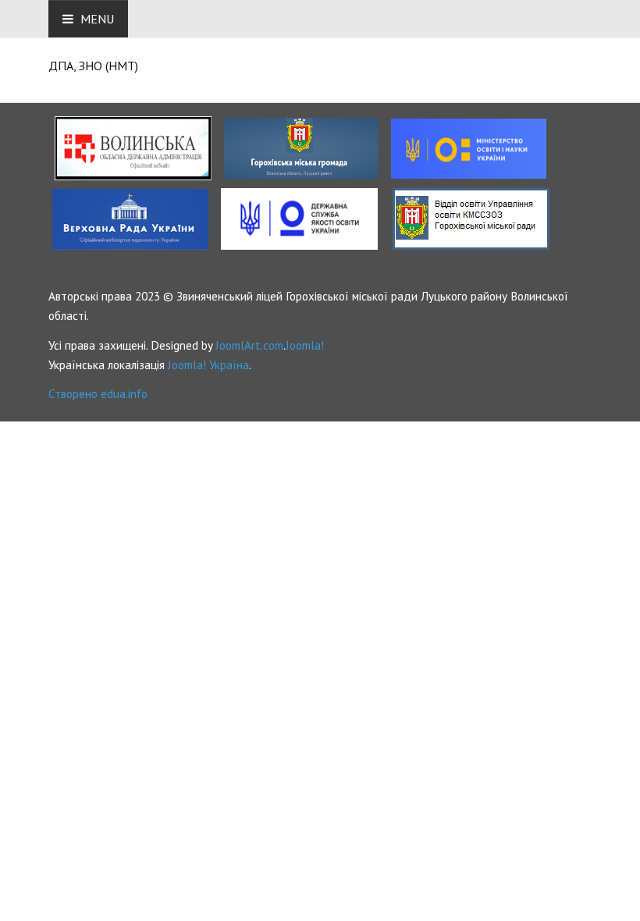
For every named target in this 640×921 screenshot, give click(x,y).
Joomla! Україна (208, 364)
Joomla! (305, 345)
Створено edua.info (98, 393)
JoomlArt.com (249, 345)
